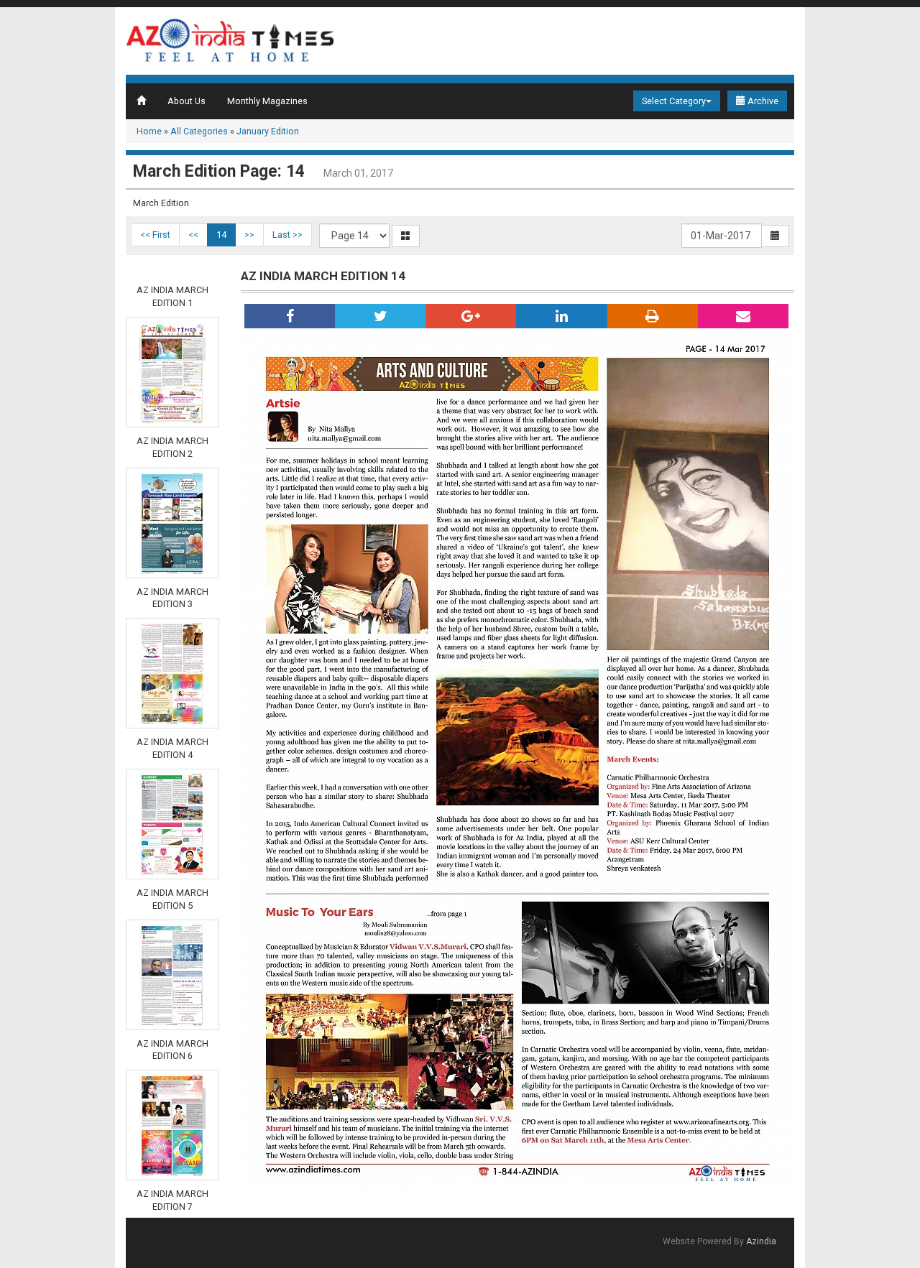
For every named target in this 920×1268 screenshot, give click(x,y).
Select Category (674, 101)
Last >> (287, 234)
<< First (155, 234)
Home (149, 131)
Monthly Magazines (267, 101)
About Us (186, 101)
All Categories (199, 131)
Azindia (761, 1241)
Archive (761, 101)
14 (221, 234)
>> (249, 234)
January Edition (267, 131)
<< (193, 234)
